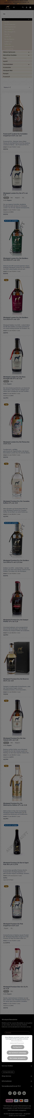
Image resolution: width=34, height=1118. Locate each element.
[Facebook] (10, 1093)
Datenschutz (13, 1043)
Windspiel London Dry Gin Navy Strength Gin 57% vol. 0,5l (14, 377)
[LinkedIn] (24, 1093)
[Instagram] (19, 1093)
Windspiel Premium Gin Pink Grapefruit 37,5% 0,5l (13, 924)
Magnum (17, 197)
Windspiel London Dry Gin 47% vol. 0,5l (15, 194)
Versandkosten (7, 1108)
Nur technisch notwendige (17, 1052)
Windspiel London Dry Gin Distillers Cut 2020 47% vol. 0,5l (15, 259)
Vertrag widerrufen (8, 1072)
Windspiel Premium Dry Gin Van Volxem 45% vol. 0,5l (14, 739)
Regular (6, 197)
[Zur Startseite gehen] (7, 7)
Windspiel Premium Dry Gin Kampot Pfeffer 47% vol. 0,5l (15, 620)
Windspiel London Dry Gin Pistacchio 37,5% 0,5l (16, 443)
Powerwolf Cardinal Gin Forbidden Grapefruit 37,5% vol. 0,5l (15, 134)
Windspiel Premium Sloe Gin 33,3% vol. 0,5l (15, 987)
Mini (12, 197)
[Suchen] (23, 7)
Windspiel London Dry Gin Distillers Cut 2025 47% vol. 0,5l (15, 318)
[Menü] (14, 7)
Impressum (21, 1043)
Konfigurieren (17, 1047)
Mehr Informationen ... (17, 1040)
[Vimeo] (15, 1093)
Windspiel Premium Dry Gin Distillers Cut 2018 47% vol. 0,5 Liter (16, 561)
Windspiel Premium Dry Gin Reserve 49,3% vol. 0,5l (16, 680)
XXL (23, 197)
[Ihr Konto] (26, 7)
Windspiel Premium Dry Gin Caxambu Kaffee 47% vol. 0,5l (16, 502)
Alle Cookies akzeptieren (18, 1058)
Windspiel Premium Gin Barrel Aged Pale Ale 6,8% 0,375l (15, 863)
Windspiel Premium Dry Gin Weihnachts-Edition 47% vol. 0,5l (15, 804)
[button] (28, 19)
